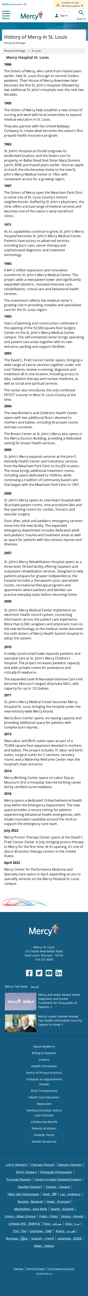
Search (81, 19)
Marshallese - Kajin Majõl (30, 1209)
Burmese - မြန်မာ (17, 1238)
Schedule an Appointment (44, 1079)
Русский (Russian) (19, 1179)
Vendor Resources (44, 1141)
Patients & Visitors (44, 1128)
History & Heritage (14, 50)
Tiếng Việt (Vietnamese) (23, 1194)
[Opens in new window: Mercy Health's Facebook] (29, 973)
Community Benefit (44, 1122)
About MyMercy (44, 1046)
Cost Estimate (44, 1115)
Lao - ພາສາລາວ (70, 1194)
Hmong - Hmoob (72, 1216)
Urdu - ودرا (72, 1223)
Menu (6, 18)
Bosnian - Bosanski (30, 1201)
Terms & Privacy (36, 1268)
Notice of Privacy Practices (44, 1073)
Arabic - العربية (65, 1231)
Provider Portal (44, 1135)
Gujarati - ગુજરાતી (42, 1238)
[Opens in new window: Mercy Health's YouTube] (49, 973)
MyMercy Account (12, 4)
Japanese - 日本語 (69, 1238)
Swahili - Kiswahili (62, 1209)
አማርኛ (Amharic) (17, 1164)
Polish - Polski (48, 1216)
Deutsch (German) (70, 1164)
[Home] (32, 15)
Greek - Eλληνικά (58, 1201)
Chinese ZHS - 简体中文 (24, 1223)
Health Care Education (44, 1097)
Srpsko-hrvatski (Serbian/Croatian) (58, 1179)
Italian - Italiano (44, 1245)
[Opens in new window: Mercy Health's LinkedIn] (58, 973)
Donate (44, 1084)
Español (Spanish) (30, 1186)
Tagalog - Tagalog (57, 1186)
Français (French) (42, 1164)
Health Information (44, 1066)
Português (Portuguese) (56, 1172)
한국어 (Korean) (26, 1172)
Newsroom (44, 1104)
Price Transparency (44, 1091)
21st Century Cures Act (61, 1268)
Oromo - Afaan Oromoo (20, 1216)
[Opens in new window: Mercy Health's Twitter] (39, 973)
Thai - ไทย (19, 1231)
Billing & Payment (44, 1053)
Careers (44, 1059)
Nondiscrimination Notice (44, 1110)
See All (35, 986)
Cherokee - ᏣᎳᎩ (41, 1231)
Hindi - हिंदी (49, 1194)
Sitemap (19, 1268)
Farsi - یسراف (53, 1223)
